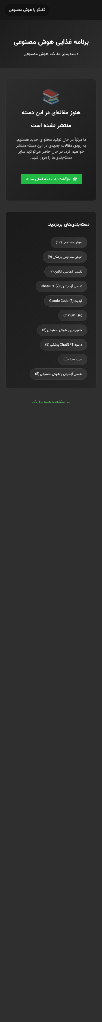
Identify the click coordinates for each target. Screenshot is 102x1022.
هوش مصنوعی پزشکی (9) (65, 257)
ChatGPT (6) (72, 315)
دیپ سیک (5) (72, 359)
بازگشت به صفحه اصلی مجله (48, 179)
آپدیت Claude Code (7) (65, 301)
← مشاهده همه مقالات (51, 402)
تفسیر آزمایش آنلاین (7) (66, 271)
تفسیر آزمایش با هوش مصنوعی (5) (58, 374)
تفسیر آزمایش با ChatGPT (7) (61, 286)
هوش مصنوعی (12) (69, 242)
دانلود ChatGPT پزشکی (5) (63, 345)
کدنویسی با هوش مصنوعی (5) (62, 330)
